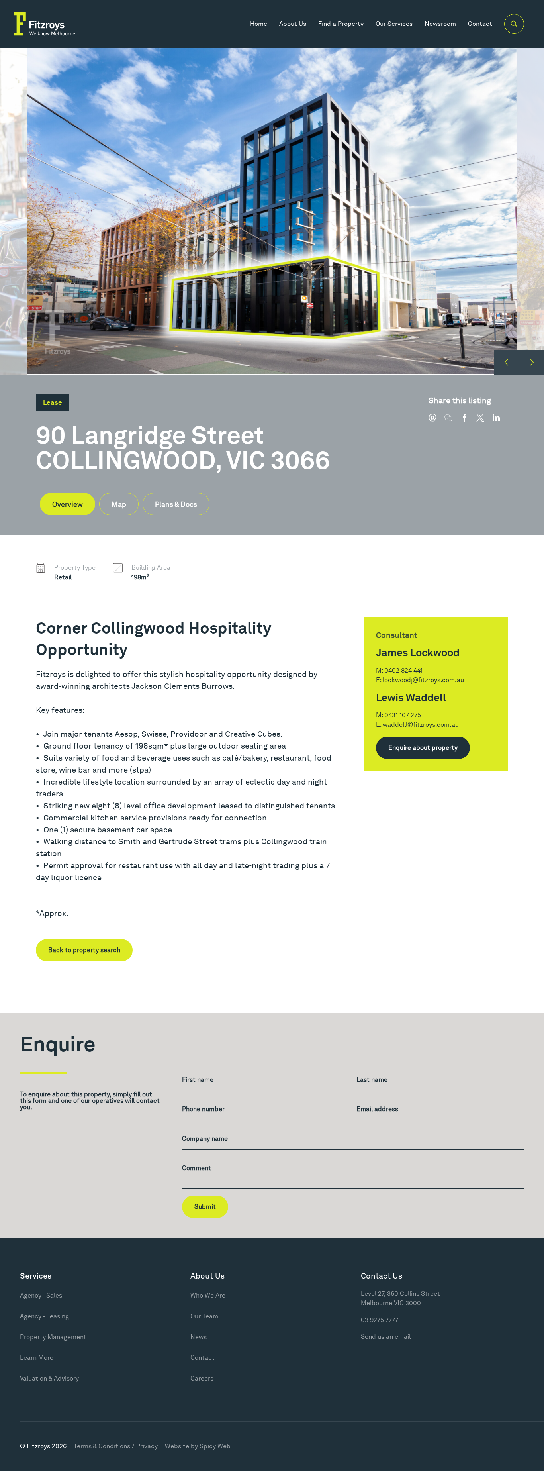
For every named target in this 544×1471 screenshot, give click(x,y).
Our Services (394, 23)
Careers (201, 1378)
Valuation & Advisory (49, 1378)
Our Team (204, 1316)
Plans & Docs (176, 504)
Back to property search (84, 950)
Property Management (53, 1337)
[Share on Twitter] (484, 422)
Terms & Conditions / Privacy (116, 1446)
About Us (292, 23)
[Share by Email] (436, 422)
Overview (67, 504)
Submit (205, 1206)
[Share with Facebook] (468, 422)
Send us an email (386, 1336)
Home (258, 23)
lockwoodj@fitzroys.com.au (423, 680)
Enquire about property (423, 747)
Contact (480, 23)
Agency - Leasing (44, 1316)
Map (119, 504)
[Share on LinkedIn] (500, 422)
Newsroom (440, 23)
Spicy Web (215, 1446)
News (198, 1337)
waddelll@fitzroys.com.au (421, 724)
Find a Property (341, 23)
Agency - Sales (41, 1295)
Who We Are (207, 1295)
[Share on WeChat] (452, 422)
